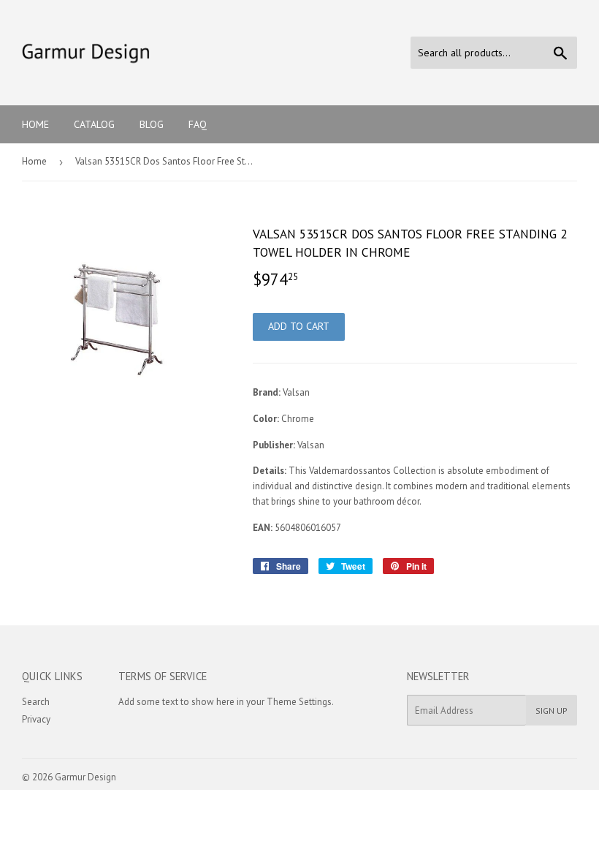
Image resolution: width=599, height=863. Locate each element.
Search (36, 702)
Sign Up (551, 710)
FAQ (197, 124)
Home (35, 124)
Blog (152, 124)
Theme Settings (299, 702)
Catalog (94, 124)
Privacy (36, 719)
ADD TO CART (298, 326)
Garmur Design (85, 777)
